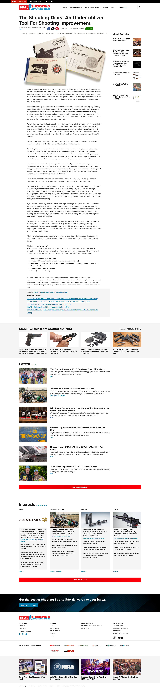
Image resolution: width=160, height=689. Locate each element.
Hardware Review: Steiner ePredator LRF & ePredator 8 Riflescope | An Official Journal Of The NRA (95, 532)
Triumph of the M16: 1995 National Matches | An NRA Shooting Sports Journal (63, 531)
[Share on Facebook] (49, 28)
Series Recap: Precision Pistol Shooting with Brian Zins (49, 304)
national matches (59, 536)
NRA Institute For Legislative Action (91, 625)
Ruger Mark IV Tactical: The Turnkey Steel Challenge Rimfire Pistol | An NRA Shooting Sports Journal (95, 555)
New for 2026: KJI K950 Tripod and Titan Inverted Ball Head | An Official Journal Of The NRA (33, 546)
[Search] (139, 7)
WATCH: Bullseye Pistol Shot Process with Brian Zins (48, 307)
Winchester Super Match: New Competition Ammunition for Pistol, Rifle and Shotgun (80, 409)
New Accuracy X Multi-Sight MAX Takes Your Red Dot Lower (76, 448)
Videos (113, 7)
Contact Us (22, 625)
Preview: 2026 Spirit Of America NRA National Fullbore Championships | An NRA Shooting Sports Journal (63, 553)
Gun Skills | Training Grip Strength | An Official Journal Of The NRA (63, 351)
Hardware (86, 538)
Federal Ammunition (26, 539)
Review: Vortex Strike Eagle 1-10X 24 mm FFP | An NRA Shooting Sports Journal (95, 548)
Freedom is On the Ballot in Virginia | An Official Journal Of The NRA (126, 548)
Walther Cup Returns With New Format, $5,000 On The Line (77, 429)
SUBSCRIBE (28, 605)
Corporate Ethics (42, 686)
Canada (22, 541)
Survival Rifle (133, 538)
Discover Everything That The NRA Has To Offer (93, 678)
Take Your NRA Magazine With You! (32, 678)
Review (92, 538)
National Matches (92, 7)
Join (30, 1)
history (68, 536)
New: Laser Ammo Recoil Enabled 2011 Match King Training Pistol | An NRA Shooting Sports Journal (33, 351)
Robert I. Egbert (63, 292)
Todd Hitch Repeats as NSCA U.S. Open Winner (73, 466)
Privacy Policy (22, 686)
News (65, 7)
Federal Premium (38, 539)
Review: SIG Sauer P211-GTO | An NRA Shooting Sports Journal (94, 542)
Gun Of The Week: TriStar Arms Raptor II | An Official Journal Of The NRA (126, 554)
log (57, 292)
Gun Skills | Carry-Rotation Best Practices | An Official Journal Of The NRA (94, 351)
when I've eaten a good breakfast (46, 223)
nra (53, 536)
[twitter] (53, 28)
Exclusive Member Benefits (120, 628)
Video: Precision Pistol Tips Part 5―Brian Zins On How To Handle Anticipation (58, 301)
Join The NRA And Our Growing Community (63, 678)
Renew (35, 1)
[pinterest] (57, 28)
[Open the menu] (126, 7)
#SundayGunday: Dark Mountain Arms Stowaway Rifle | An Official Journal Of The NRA (125, 532)
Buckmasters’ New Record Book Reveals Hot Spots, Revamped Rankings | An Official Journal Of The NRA (32, 564)
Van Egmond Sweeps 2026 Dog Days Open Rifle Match (77, 369)
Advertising (22, 628)
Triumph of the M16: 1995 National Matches (72, 388)
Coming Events (76, 7)
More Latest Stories (87, 487)
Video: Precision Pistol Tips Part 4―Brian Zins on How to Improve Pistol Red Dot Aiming (62, 298)
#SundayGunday (119, 538)
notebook (52, 292)
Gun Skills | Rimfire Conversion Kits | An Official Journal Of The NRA (126, 351)
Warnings (51, 686)
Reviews (105, 7)
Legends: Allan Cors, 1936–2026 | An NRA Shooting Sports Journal (64, 546)
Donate (40, 1)
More (33, 365)
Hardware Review (99, 538)
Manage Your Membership (120, 633)
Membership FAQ (117, 631)
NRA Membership (118, 625)
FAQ (58, 686)
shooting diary (38, 292)
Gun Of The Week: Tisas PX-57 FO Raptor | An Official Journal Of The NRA (126, 542)
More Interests (40, 505)
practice (46, 292)
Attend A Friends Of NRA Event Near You (126, 678)
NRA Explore (85, 628)
